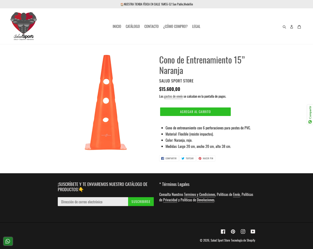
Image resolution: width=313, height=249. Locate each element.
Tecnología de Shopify (243, 240)
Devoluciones (205, 199)
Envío (236, 194)
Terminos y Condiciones (199, 194)
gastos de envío (173, 96)
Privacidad (170, 199)
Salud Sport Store (220, 240)
